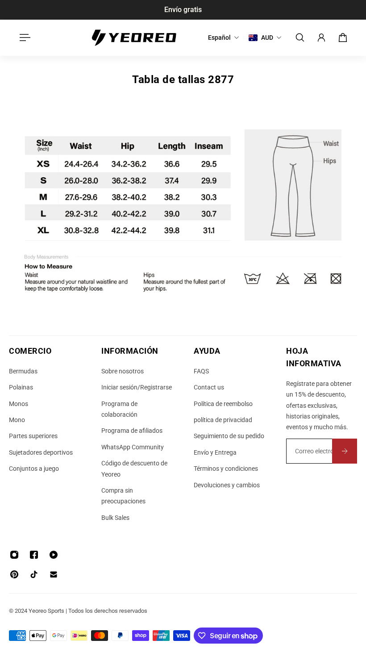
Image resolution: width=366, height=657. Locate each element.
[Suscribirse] (344, 451)
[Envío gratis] (183, 9)
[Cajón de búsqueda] (300, 37)
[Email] (53, 574)
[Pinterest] (14, 574)
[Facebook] (34, 555)
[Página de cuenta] (321, 37)
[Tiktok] (34, 574)
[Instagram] (14, 555)
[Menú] (23, 37)
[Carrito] (343, 37)
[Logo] (134, 38)
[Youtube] (53, 555)
